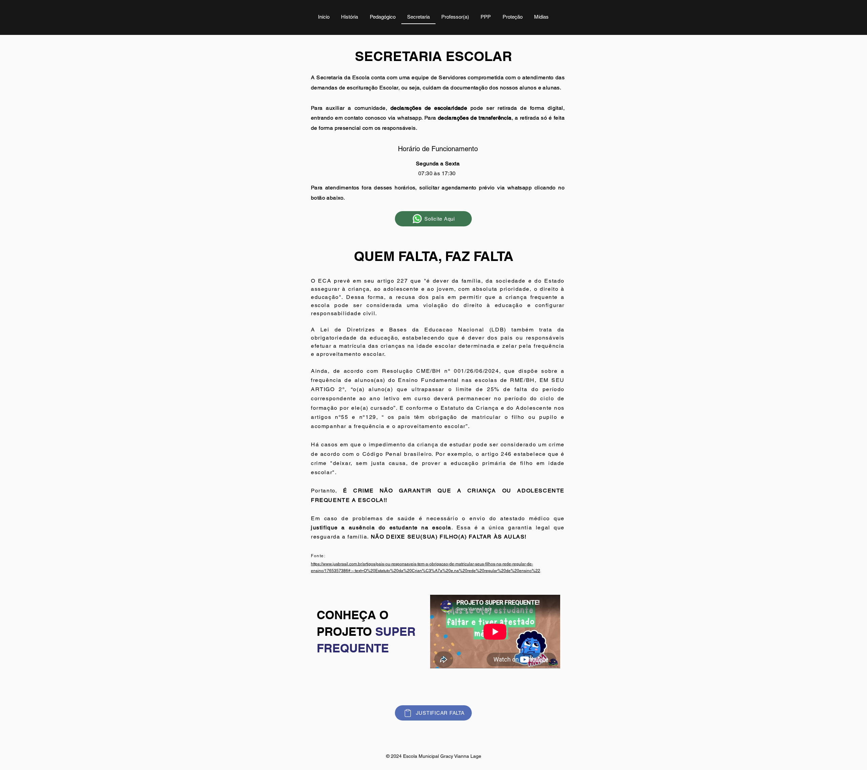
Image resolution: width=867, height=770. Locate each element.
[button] (382, 17)
